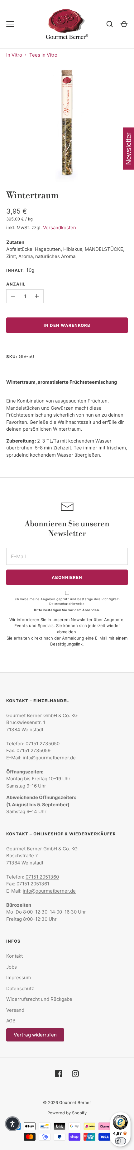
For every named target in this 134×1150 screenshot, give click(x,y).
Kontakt (14, 956)
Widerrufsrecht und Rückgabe (39, 999)
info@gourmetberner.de (49, 758)
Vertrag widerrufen (35, 1035)
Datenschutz (20, 988)
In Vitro (14, 55)
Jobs (11, 967)
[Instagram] (75, 1074)
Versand (15, 1010)
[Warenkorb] (124, 24)
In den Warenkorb (67, 325)
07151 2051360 (42, 877)
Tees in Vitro (43, 55)
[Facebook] (58, 1074)
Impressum (18, 977)
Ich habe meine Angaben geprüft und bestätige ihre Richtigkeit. (67, 601)
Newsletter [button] (128, 149)
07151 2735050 (43, 744)
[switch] (120, 1140)
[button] (12, 1123)
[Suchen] (110, 24)
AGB (11, 1021)
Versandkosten (59, 228)
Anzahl (16, 283)
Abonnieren (67, 577)
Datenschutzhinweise (66, 603)
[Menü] (10, 24)
